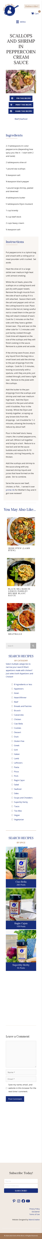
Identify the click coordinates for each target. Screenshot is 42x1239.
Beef (17, 119)
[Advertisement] (21, 997)
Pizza (16, 771)
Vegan (17, 815)
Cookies (17, 728)
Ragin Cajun (19, 780)
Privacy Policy (34, 1209)
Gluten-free (19, 741)
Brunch (17, 710)
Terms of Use (34, 1214)
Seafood (23, 119)
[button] (32, 6)
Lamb (16, 758)
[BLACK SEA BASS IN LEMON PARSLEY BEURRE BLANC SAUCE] (21, 578)
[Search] (33, 646)
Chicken (17, 719)
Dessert (17, 732)
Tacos (16, 806)
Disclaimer (36, 1212)
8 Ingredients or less (23, 684)
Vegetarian (19, 819)
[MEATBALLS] (21, 620)
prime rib (10, 489)
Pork (16, 776)
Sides (16, 793)
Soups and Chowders (23, 797)
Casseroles (19, 715)
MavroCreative (34, 1219)
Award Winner (20, 697)
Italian (17, 754)
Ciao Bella (18, 723)
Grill (16, 750)
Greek (16, 745)
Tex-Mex (18, 811)
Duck (16, 736)
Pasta (16, 767)
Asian (16, 693)
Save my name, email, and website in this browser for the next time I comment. (22, 1088)
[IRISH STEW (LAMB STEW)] (21, 535)
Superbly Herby (21, 802)
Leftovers (18, 763)
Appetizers (19, 688)
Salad (16, 784)
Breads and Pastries (23, 706)
